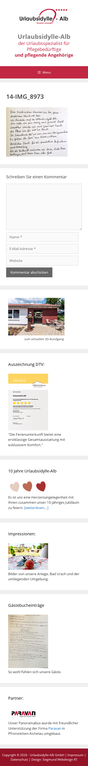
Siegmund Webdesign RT (60, 759)
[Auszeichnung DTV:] (28, 429)
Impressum (75, 755)
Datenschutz (19, 759)
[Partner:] (23, 717)
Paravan (54, 728)
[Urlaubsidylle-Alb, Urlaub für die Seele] (44, 18)
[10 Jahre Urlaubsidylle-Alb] (28, 492)
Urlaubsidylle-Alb (44, 36)
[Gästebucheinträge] (28, 666)
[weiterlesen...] (36, 507)
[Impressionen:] (28, 568)
